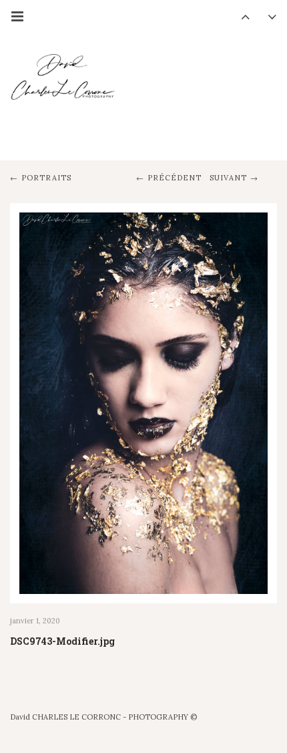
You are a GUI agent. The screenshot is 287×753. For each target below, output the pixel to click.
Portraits (46, 177)
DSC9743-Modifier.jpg (62, 641)
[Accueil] (63, 89)
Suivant (228, 177)
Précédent (175, 177)
